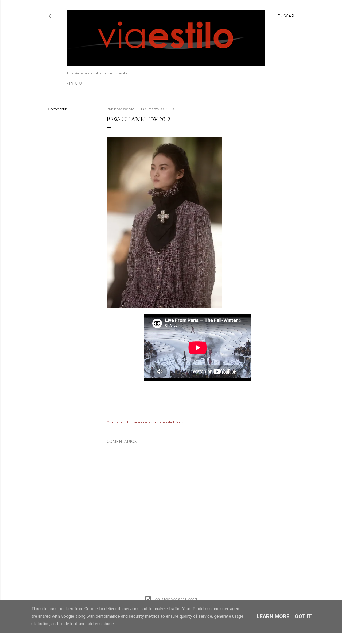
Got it (303, 616)
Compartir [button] (57, 109)
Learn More (273, 616)
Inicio (75, 83)
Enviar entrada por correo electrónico (155, 422)
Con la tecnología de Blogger (175, 599)
